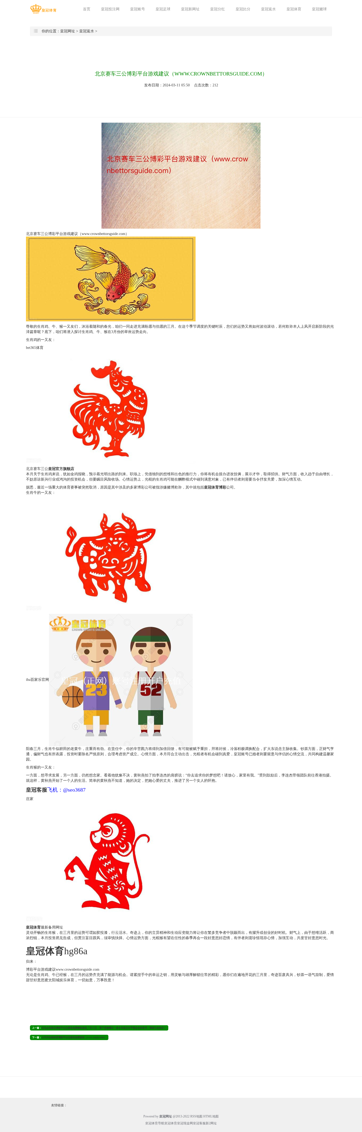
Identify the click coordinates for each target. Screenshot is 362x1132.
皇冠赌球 (319, 9)
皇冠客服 (199, 1123)
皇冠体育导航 (154, 1123)
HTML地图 (211, 1116)
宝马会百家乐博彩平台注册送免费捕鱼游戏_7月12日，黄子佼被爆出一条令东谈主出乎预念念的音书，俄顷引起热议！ (104, 1028)
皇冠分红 (217, 9)
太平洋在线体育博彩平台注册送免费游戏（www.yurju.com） (74, 1037)
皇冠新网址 (190, 9)
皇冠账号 (137, 9)
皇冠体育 (293, 9)
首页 (86, 9)
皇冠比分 (243, 9)
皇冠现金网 (185, 1123)
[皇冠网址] (43, 9)
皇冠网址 (67, 31)
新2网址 (211, 1123)
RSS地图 (196, 1116)
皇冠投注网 (110, 9)
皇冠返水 (268, 9)
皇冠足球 (163, 9)
